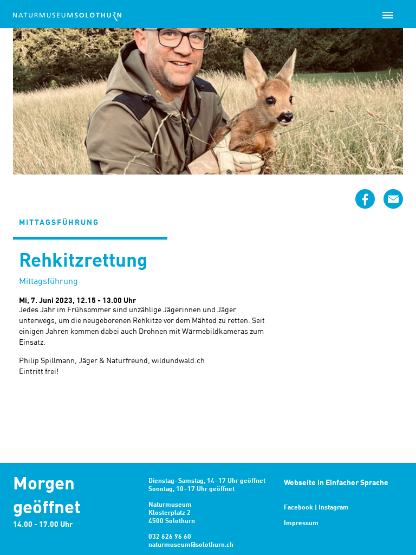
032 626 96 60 (169, 537)
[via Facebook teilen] (365, 199)
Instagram (333, 508)
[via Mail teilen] (393, 199)
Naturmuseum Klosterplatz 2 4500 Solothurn (171, 513)
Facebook (298, 508)
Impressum (301, 523)
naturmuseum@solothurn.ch (190, 545)
